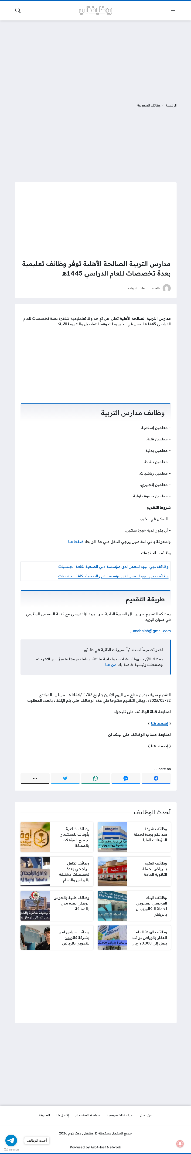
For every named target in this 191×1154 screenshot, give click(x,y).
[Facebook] (156, 778)
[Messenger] (125, 778)
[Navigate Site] (173, 10)
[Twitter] (65, 778)
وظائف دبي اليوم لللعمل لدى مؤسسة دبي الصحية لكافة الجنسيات (113, 566)
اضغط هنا (76, 541)
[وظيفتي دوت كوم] (95, 10)
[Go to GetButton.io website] (11, 1149)
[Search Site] (18, 10)
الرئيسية (171, 105)
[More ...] (35, 778)
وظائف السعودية (148, 105)
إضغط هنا (159, 723)
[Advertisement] (95, 58)
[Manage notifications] (180, 1143)
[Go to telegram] (11, 1140)
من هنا (110, 664)
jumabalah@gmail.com (151, 631)
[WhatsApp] (95, 778)
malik (156, 288)
